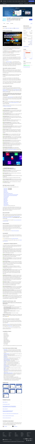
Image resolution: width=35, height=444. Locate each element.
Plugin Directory (4, 3)
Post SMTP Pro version (9, 61)
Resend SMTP (5, 191)
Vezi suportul (28, 28)
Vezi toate (31, 58)
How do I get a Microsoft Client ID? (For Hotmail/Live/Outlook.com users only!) (8, 411)
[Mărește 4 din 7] (14, 384)
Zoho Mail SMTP (6, 197)
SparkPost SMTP (6, 202)
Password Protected (6, 353)
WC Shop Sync (6, 357)
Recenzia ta (24, 58)
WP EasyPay (5, 355)
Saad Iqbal (5, 426)
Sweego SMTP (6, 188)
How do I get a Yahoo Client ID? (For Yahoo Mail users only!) (10, 413)
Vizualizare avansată (26, 46)
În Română (10, 439)
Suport (31, 23)
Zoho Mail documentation (15, 238)
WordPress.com (29, 432)
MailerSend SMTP (6, 192)
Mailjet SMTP (5, 201)
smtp (31, 44)
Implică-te (22, 432)
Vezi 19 (31, 40)
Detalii (4, 23)
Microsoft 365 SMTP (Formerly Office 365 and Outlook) (11, 194)
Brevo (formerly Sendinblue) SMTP (8, 193)
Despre (3, 432)
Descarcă (31, 19)
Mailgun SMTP (18, 89)
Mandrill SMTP (5, 198)
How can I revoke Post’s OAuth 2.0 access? (8, 415)
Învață (15, 432)
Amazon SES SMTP (6, 196)
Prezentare (10, 432)
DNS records (10, 326)
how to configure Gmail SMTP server (14, 102)
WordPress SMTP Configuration (12, 149)
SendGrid (14, 89)
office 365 (29, 44)
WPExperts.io (15, 426)
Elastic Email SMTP (6, 204)
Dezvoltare (11, 23)
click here (8, 324)
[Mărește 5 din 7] (14, 389)
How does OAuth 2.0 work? (6, 404)
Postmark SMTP (6, 203)
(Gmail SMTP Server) (5, 90)
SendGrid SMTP (6, 200)
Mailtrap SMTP (6, 189)
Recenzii (8, 23)
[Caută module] (10, 5)
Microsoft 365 (4, 89)
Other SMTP (5, 205)
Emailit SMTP (5, 190)
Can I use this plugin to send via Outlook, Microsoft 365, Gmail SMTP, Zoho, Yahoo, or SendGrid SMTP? (9, 406)
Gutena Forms (6, 349)
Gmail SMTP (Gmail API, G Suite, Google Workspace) (10, 195)
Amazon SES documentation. (15, 230)
